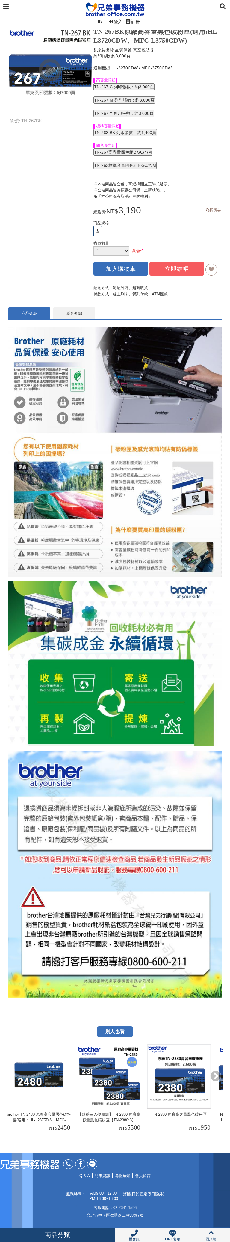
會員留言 (143, 1175)
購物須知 (122, 1175)
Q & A (84, 1175)
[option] (40, 1088)
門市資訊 (102, 1175)
